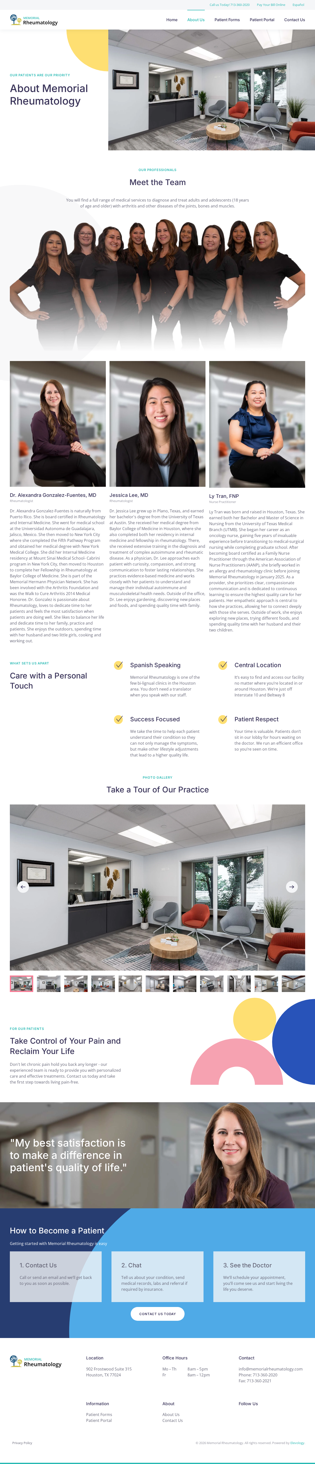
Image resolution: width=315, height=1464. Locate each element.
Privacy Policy (22, 1443)
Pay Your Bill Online (271, 4)
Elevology (297, 1443)
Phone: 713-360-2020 (258, 1375)
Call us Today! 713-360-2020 (230, 4)
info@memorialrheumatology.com (271, 1369)
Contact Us (294, 19)
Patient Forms (99, 1414)
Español (298, 4)
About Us (196, 19)
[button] (23, 887)
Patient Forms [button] (227, 19)
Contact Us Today (157, 1314)
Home (171, 19)
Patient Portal (262, 19)
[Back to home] (61, 20)
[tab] (21, 984)
